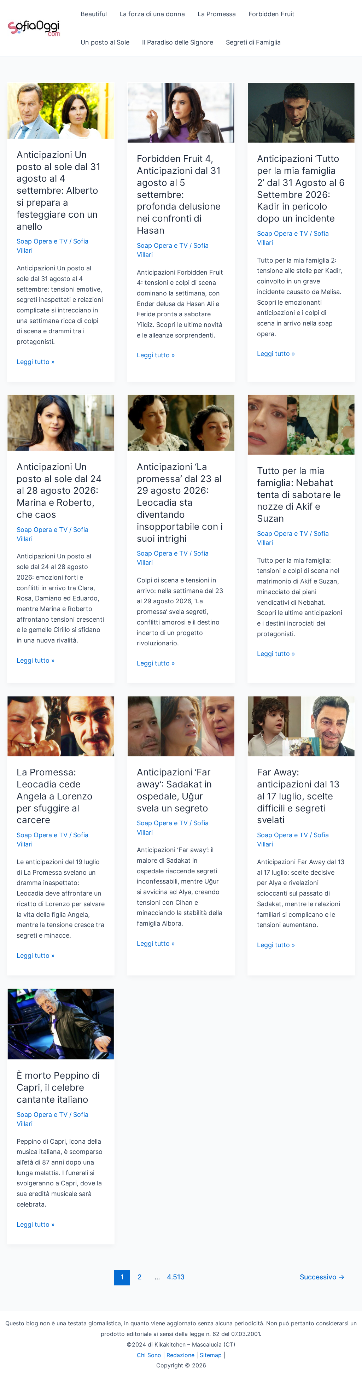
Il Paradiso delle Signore (177, 42)
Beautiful (94, 14)
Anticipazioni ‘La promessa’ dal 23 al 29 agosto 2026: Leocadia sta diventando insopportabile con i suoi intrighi (180, 502)
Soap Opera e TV (42, 241)
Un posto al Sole (105, 42)
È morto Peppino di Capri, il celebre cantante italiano (58, 1087)
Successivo (322, 1277)
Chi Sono (149, 1355)
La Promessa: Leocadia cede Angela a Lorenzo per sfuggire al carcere (55, 796)
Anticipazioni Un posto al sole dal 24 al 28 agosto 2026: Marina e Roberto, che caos (59, 490)
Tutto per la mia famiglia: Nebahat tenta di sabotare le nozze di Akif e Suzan (299, 494)
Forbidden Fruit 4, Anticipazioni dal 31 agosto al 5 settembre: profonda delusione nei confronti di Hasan (179, 194)
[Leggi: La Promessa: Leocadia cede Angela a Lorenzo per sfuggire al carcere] (61, 725)
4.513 (175, 1277)
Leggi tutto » (36, 362)
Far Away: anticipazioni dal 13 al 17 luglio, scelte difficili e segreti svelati (298, 796)
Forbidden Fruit (271, 14)
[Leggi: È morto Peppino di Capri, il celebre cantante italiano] (61, 1023)
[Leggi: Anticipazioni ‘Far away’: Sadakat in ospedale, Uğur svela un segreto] (181, 725)
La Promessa (217, 14)
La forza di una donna (152, 14)
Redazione (180, 1355)
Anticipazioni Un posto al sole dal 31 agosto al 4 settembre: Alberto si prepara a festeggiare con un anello (58, 190)
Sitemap (211, 1355)
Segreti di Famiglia (253, 42)
